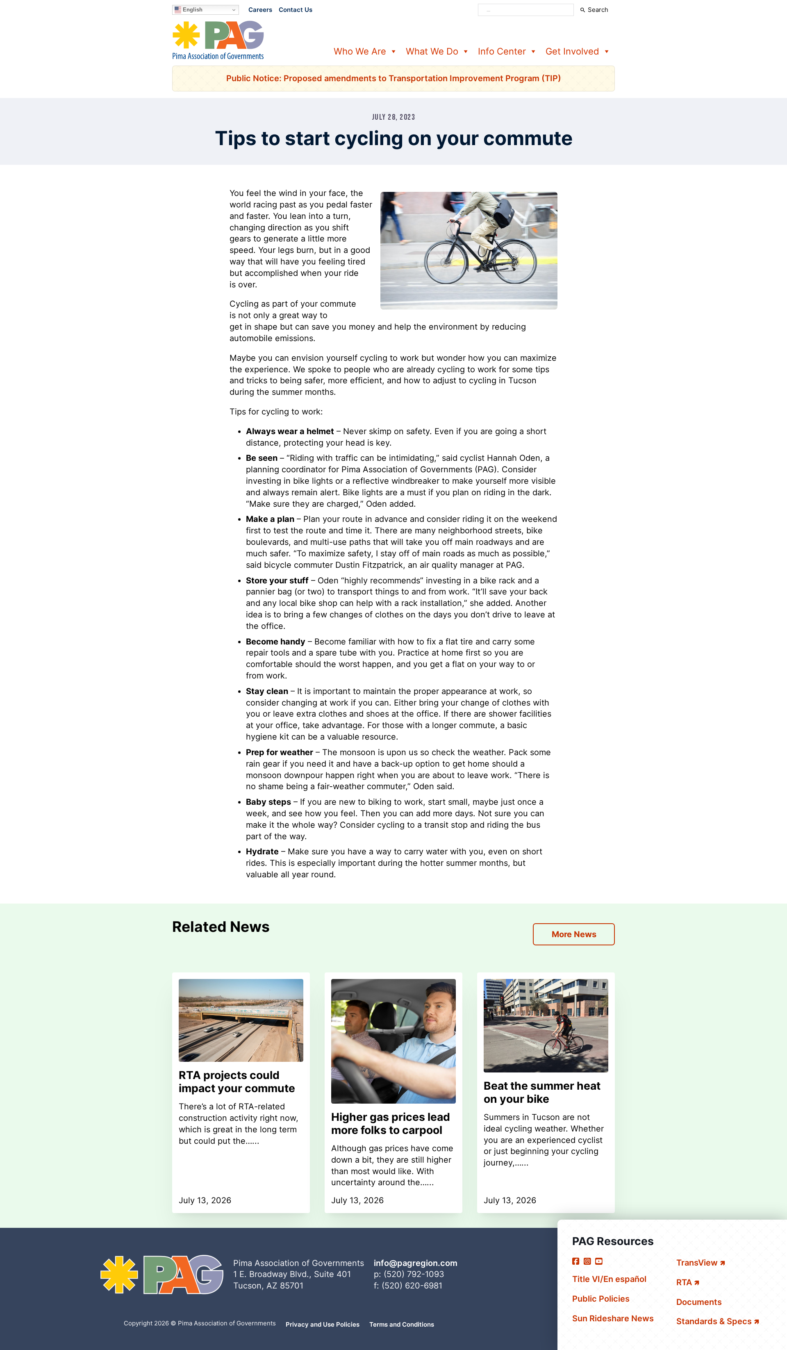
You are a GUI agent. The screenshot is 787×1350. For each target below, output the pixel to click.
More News (574, 934)
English (191, 10)
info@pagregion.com (415, 1263)
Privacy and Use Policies (322, 1324)
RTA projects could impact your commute (237, 1081)
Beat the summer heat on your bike (542, 1092)
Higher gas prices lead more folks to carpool (390, 1123)
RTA (684, 1282)
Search (598, 10)
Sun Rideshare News (613, 1318)
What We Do (432, 51)
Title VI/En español (609, 1279)
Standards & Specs (714, 1321)
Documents (699, 1302)
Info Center (502, 51)
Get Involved (572, 51)
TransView (697, 1263)
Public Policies (601, 1299)
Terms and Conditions (401, 1324)
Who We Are (360, 51)
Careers (260, 10)
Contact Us (295, 10)
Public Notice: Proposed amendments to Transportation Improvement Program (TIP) (393, 78)
